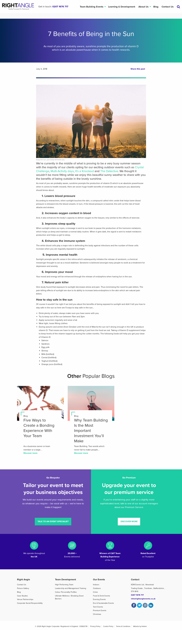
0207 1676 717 (60, 6)
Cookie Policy (108, 626)
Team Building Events (91, 6)
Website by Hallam (140, 626)
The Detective (109, 171)
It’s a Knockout (84, 171)
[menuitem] (92, 6)
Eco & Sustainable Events (103, 603)
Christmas (97, 614)
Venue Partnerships (25, 599)
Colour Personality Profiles (66, 592)
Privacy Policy (95, 626)
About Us (143, 6)
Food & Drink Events (101, 596)
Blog (155, 6)
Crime (95, 592)
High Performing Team (64, 584)
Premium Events (99, 610)
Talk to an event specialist (53, 521)
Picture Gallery (23, 588)
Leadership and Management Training (70, 588)
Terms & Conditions (123, 626)
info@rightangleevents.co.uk (143, 599)
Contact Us (168, 6)
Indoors (96, 584)
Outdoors (97, 588)
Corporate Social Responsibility (30, 603)
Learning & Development (121, 6)
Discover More (129, 521)
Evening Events (99, 599)
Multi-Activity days (62, 171)
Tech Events (98, 607)
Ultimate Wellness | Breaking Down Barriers (69, 597)
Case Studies (22, 596)
